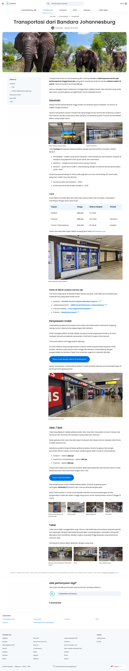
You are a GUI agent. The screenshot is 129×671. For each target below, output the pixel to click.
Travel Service (37, 648)
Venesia (66, 652)
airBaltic (5, 638)
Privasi (24, 666)
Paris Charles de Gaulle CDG (73, 648)
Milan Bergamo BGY (8, 645)
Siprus (4, 659)
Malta (35, 652)
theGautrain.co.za (98, 231)
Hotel (75, 10)
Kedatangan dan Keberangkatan (43, 622)
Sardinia (67, 641)
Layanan (86, 10)
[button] (2, 3)
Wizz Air (4, 648)
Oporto (66, 659)
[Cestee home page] (11, 3)
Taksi (11, 101)
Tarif (13, 87)
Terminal (62, 10)
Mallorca (36, 659)
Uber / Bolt (13, 98)
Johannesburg (63, 16)
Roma (66, 655)
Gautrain (12, 84)
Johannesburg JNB (28, 10)
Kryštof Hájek (59, 28)
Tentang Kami (101, 638)
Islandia (5, 655)
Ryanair (4, 641)
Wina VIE (36, 638)
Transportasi (48, 10)
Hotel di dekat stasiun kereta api (21, 91)
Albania (35, 655)
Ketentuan (18, 666)
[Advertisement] (24, 121)
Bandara (53, 16)
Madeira (5, 652)
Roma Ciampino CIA (70, 645)
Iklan (29, 666)
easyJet (35, 645)
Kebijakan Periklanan (108, 573)
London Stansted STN (70, 638)
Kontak (99, 641)
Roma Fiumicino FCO (39, 641)
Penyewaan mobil (15, 95)
